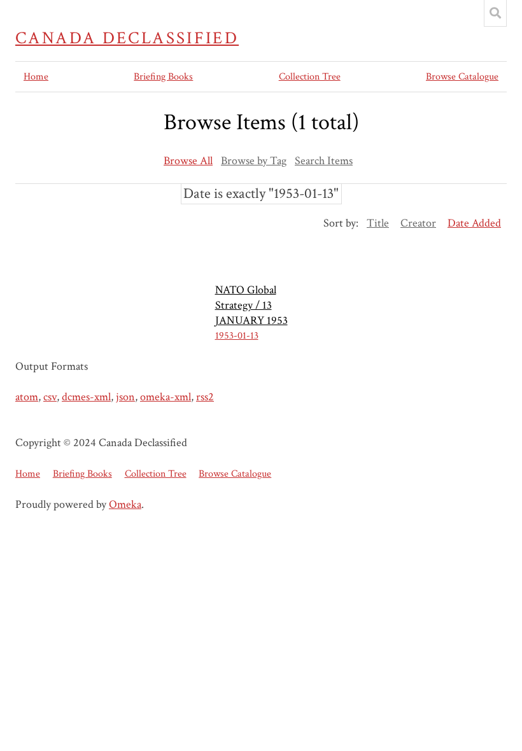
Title (378, 223)
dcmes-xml (86, 397)
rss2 (205, 397)
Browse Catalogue (462, 76)
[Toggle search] (495, 13)
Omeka (125, 504)
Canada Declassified (127, 38)
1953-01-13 (236, 335)
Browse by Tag (253, 160)
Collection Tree (310, 76)
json (125, 397)
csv (50, 397)
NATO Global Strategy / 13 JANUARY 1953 (251, 305)
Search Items (324, 160)
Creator (418, 223)
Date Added (474, 223)
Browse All (188, 160)
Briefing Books (163, 76)
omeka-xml (165, 397)
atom (26, 397)
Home (36, 76)
